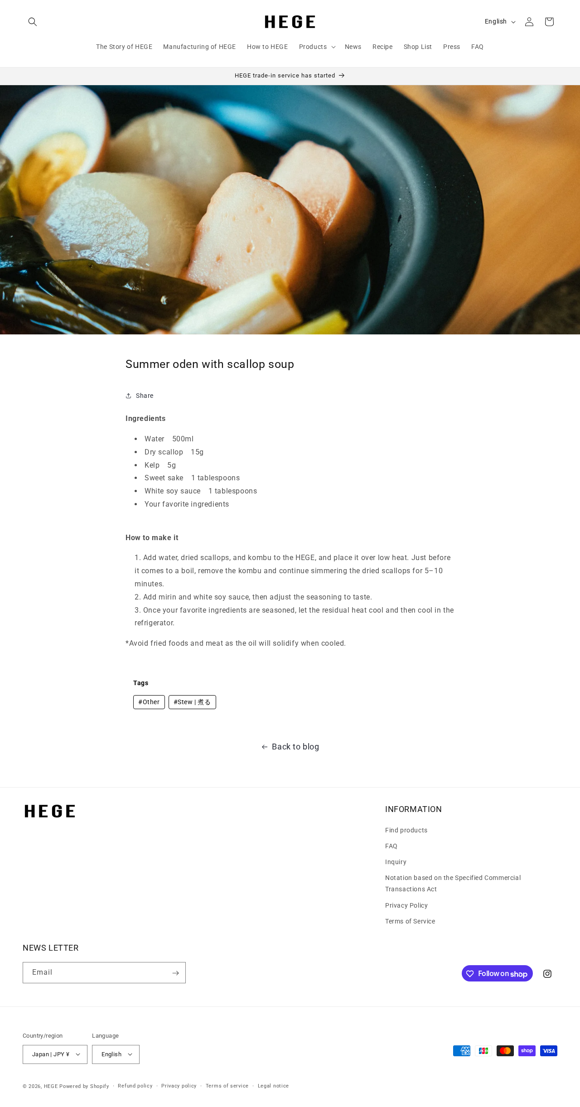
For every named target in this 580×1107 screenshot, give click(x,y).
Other (149, 702)
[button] (33, 22)
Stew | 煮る (192, 702)
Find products (406, 829)
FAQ (391, 845)
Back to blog (295, 746)
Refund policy (135, 1085)
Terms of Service (410, 920)
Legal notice (273, 1085)
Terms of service (227, 1085)
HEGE (51, 1086)
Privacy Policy (406, 905)
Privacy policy (179, 1085)
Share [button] (145, 395)
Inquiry (395, 861)
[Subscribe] (175, 973)
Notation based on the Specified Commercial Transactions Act (453, 883)
